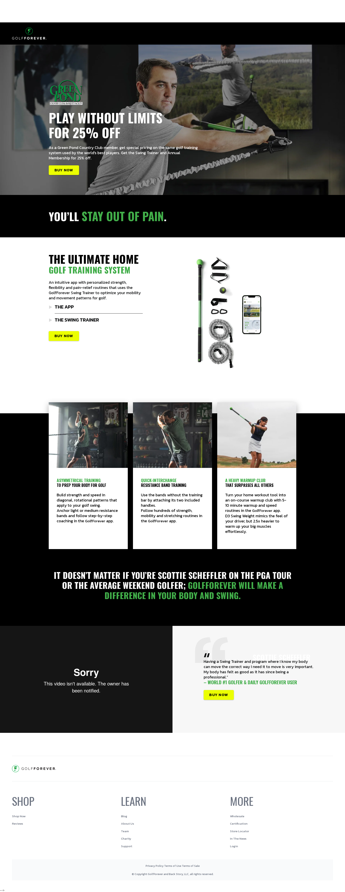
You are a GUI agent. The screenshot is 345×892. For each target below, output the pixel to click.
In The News (238, 838)
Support (126, 846)
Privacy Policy (155, 866)
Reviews (17, 823)
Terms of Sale (191, 866)
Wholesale (237, 816)
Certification (239, 823)
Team (125, 831)
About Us (127, 823)
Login (234, 846)
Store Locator (239, 831)
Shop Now (19, 816)
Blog (124, 816)
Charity (126, 838)
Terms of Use (172, 866)
